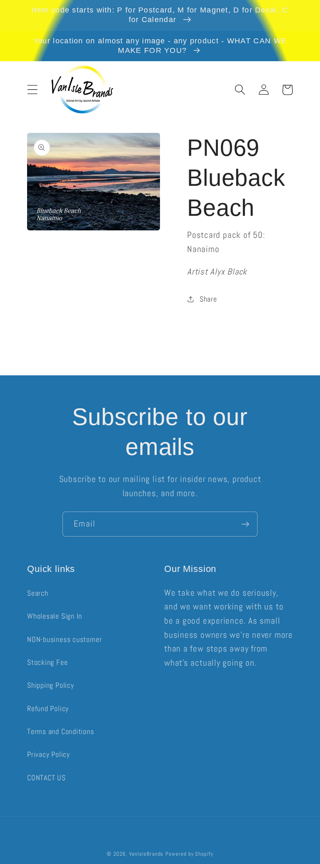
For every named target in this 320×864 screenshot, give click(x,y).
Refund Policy (48, 708)
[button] (32, 90)
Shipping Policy (50, 685)
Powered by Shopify (189, 853)
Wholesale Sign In (54, 616)
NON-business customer (64, 639)
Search (37, 593)
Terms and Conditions (60, 731)
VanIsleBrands (146, 853)
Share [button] (208, 299)
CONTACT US (46, 777)
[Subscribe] (245, 524)
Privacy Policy (48, 754)
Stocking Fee (47, 662)
